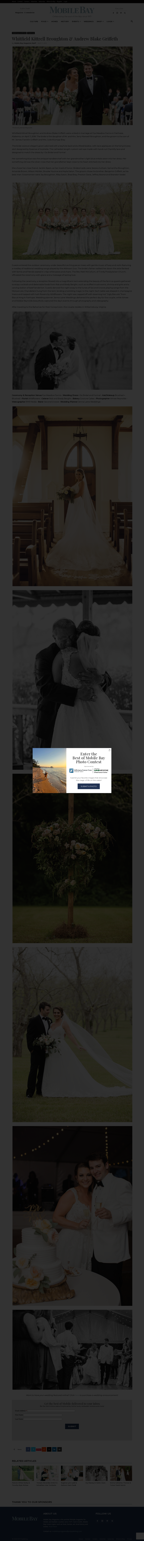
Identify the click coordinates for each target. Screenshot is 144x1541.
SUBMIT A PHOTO (89, 786)
